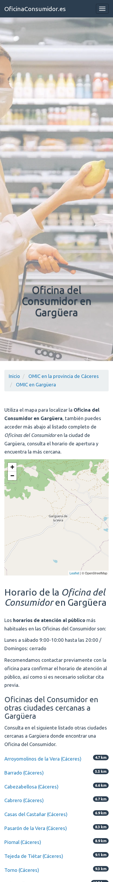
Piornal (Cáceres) (22, 842)
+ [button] (12, 467)
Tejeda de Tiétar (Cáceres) (33, 856)
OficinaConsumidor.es (35, 8)
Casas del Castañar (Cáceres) (36, 814)
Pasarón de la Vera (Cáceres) (35, 828)
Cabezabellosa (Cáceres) (31, 786)
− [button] (12, 475)
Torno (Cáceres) (21, 870)
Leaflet (74, 573)
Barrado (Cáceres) (24, 772)
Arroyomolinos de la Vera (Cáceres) (42, 758)
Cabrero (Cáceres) (24, 800)
